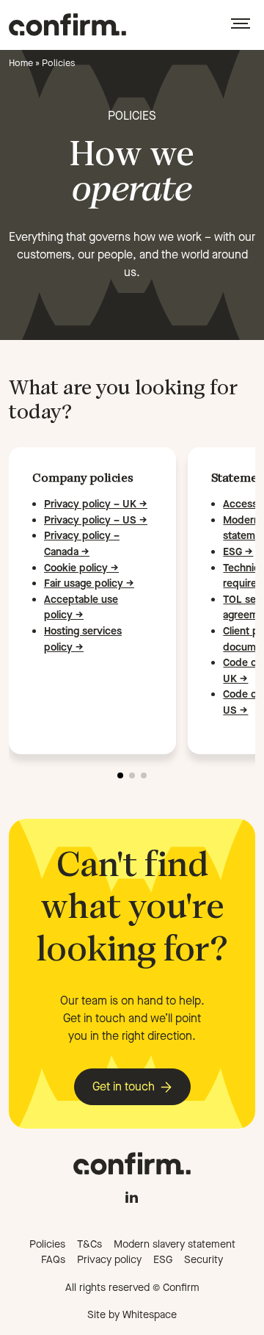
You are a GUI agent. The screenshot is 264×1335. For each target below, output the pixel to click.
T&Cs (89, 1244)
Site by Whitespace (132, 1315)
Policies (47, 1244)
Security (203, 1260)
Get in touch (123, 1086)
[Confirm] (67, 24)
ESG (162, 1260)
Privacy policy (109, 1260)
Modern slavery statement (174, 1244)
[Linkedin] (132, 1194)
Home (21, 63)
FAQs (53, 1260)
